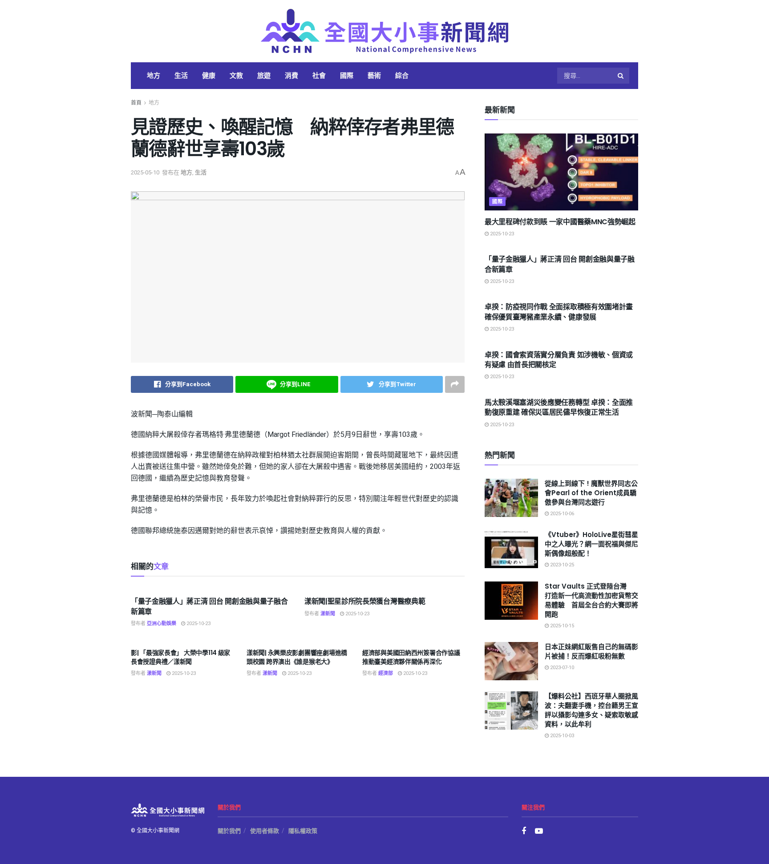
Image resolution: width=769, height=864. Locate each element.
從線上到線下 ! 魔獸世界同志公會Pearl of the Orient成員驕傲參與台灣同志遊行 (591, 493)
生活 (181, 75)
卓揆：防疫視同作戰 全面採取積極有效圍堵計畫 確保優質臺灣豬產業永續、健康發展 (559, 312)
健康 (208, 75)
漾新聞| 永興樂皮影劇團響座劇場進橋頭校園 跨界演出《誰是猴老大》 (297, 657)
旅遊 (264, 75)
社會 (319, 75)
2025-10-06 (561, 513)
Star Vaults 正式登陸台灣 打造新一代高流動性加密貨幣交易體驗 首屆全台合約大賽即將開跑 (591, 600)
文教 (236, 75)
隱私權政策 (302, 831)
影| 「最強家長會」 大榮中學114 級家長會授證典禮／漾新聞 (180, 657)
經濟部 (385, 673)
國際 (346, 75)
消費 (291, 75)
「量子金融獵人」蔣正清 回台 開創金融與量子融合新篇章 (209, 606)
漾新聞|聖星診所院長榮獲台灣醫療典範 (364, 601)
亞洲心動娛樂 (161, 623)
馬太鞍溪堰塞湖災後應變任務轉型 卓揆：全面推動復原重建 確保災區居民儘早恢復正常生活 (559, 407)
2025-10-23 (197, 623)
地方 (153, 75)
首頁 (136, 103)
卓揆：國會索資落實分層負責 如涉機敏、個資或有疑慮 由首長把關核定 (559, 360)
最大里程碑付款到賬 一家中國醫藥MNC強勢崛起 (560, 222)
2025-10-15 (561, 626)
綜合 (402, 75)
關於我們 (229, 831)
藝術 (374, 75)
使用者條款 (264, 831)
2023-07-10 (561, 667)
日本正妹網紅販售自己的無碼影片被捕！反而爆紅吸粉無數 (591, 651)
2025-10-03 (561, 735)
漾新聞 (327, 614)
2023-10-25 (561, 565)
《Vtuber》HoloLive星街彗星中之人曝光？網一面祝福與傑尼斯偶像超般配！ (591, 544)
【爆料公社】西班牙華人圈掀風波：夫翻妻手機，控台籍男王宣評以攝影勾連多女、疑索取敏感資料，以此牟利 (591, 710)
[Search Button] (621, 76)
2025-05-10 (145, 172)
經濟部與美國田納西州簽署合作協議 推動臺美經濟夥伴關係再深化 (411, 657)
